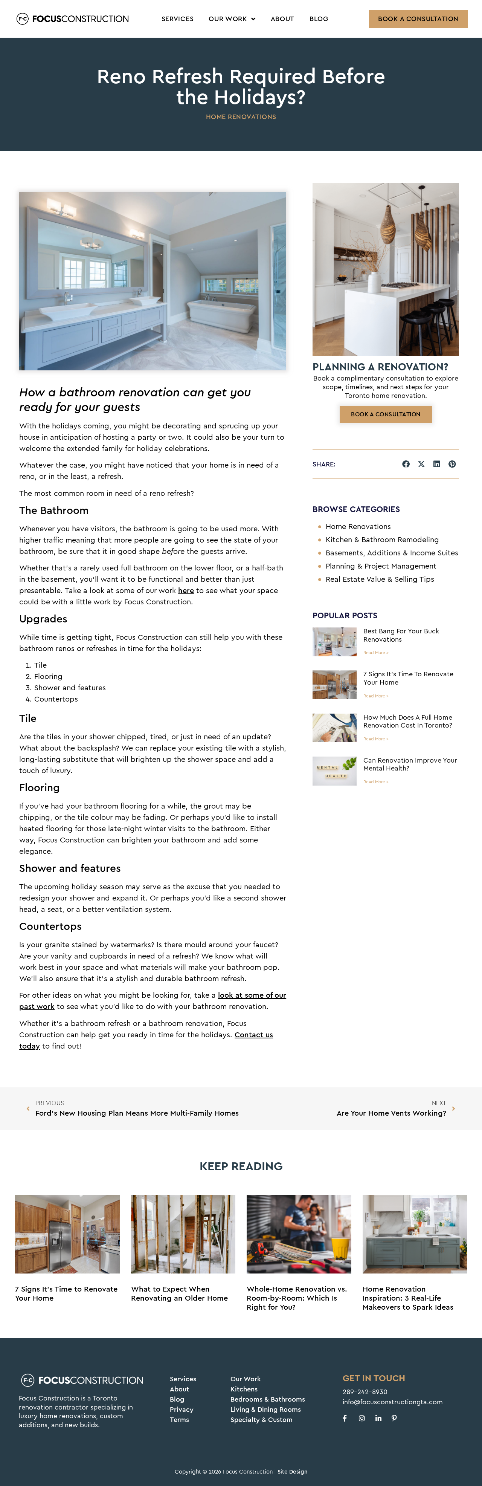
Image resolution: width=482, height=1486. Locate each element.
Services (178, 18)
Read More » (376, 652)
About (283, 18)
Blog (319, 18)
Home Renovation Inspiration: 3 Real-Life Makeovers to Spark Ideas (408, 1298)
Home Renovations (241, 116)
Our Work (228, 18)
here (186, 591)
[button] (406, 464)
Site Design (293, 1472)
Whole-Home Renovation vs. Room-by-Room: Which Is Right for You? (297, 1298)
